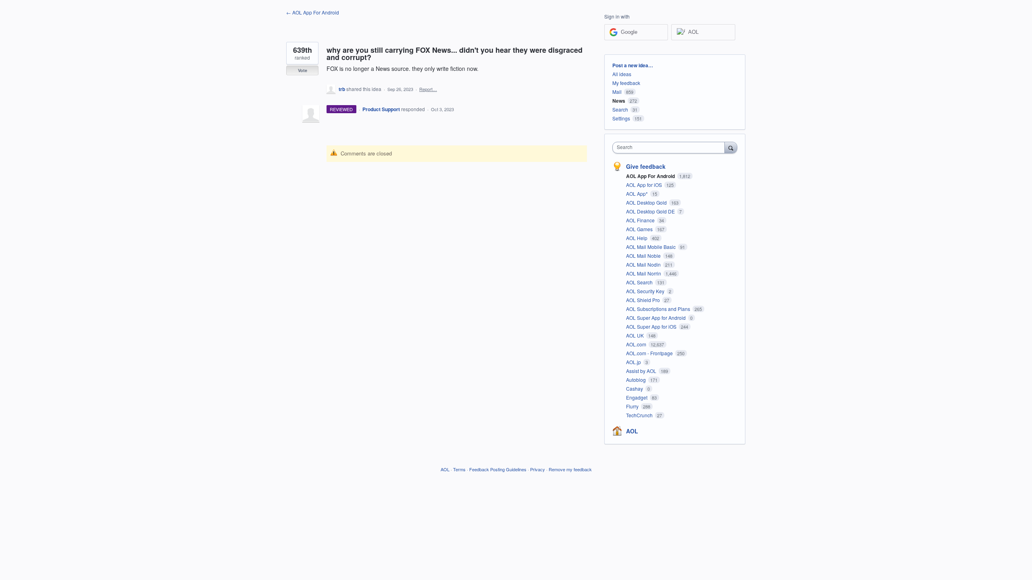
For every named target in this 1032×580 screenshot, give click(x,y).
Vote (302, 70)
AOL (632, 431)
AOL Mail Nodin (644, 264)
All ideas (621, 73)
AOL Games (640, 229)
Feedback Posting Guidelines (497, 469)
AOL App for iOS (644, 184)
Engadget (637, 397)
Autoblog (636, 379)
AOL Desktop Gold (647, 202)
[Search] (730, 147)
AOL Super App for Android (656, 317)
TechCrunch (640, 415)
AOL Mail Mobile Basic (651, 246)
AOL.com (636, 344)
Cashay (635, 388)
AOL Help (637, 237)
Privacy (537, 469)
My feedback (626, 82)
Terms (459, 469)
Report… (428, 89)
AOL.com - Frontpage (650, 353)
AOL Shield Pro (643, 299)
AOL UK (635, 335)
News (618, 100)
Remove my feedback (570, 469)
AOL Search (640, 282)
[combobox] (670, 147)
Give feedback (646, 166)
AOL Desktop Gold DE (651, 211)
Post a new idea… (632, 65)
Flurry (633, 406)
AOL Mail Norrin (644, 273)
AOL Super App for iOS (652, 326)
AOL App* (637, 193)
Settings (621, 118)
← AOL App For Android (312, 12)
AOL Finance (641, 220)
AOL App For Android (651, 176)
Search (620, 109)
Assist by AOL (641, 370)
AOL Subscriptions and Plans (658, 308)
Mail (617, 91)
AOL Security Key (646, 291)
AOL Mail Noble (644, 255)
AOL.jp (634, 361)
